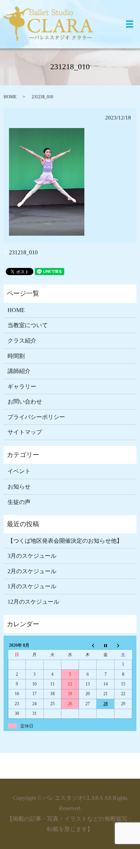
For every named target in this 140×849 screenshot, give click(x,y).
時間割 (16, 356)
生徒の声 (19, 502)
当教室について (28, 325)
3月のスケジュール (32, 556)
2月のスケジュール (32, 571)
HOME (10, 96)
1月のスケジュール (32, 586)
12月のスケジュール (33, 602)
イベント (19, 471)
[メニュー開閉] (129, 24)
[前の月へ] (88, 645)
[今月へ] (105, 645)
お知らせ (19, 487)
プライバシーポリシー (36, 417)
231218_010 (23, 252)
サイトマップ (25, 432)
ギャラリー (22, 386)
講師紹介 (19, 371)
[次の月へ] (123, 645)
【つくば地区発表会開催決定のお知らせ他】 (65, 541)
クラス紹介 (22, 341)
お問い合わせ (25, 401)
